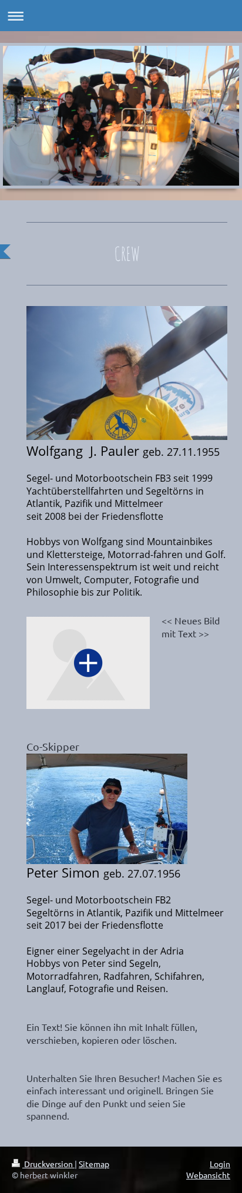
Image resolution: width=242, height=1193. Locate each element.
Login (220, 1163)
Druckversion (48, 1163)
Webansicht (208, 1175)
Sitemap (94, 1163)
